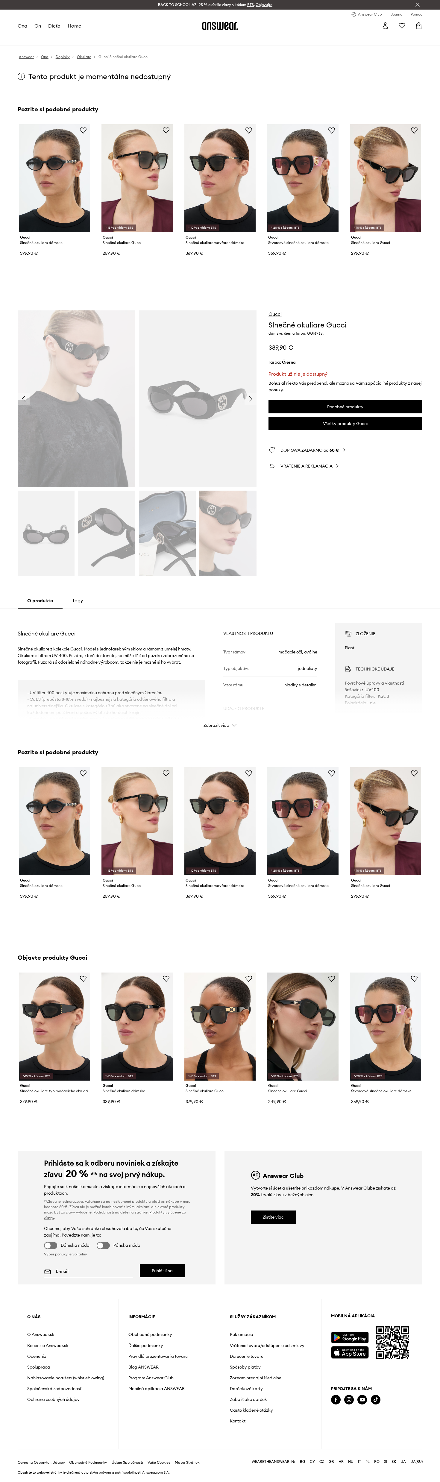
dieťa (54, 26)
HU (350, 1462)
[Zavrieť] (417, 5)
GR (331, 1462)
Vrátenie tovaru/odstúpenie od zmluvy (267, 1345)
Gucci (275, 314)
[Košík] (418, 25)
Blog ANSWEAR (143, 1367)
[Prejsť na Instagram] (349, 1400)
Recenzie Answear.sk (48, 1345)
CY (312, 1462)
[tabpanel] (220, 670)
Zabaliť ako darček (248, 1399)
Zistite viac (273, 1217)
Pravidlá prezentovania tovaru (158, 1356)
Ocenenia (36, 1356)
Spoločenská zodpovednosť (54, 1388)
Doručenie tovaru (246, 1356)
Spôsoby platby (245, 1367)
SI (385, 1462)
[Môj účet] (385, 25)
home (74, 26)
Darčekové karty (246, 1388)
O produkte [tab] (40, 600)
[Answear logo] (220, 25)
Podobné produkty (345, 406)
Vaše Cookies (159, 1462)
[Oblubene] (402, 25)
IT (359, 1462)
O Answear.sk (40, 1334)
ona (22, 26)
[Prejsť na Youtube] (362, 1400)
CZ (321, 1462)
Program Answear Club (151, 1378)
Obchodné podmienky (150, 1334)
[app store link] (349, 1351)
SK (394, 1462)
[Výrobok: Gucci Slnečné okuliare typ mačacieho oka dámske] (54, 1027)
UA (403, 1462)
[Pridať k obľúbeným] (83, 130)
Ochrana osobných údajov (53, 1399)
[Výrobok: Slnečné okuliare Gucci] (137, 178)
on (37, 26)
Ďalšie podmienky (145, 1345)
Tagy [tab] (77, 600)
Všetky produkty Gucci (345, 423)
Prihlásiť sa (162, 1270)
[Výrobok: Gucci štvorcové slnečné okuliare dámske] (302, 178)
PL (367, 1462)
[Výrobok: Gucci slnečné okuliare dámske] (54, 178)
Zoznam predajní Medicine (255, 1378)
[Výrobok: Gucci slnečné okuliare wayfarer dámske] (220, 178)
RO (377, 1462)
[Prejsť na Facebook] (336, 1400)
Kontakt (237, 1421)
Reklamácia (241, 1334)
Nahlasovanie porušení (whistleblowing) (65, 1378)
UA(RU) (416, 1462)
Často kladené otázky (251, 1410)
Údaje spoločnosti (127, 1462)
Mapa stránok (187, 1462)
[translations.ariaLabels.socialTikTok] (376, 1399)
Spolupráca (38, 1367)
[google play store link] (349, 1337)
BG (302, 1462)
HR (341, 1462)
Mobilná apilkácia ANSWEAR (156, 1388)
